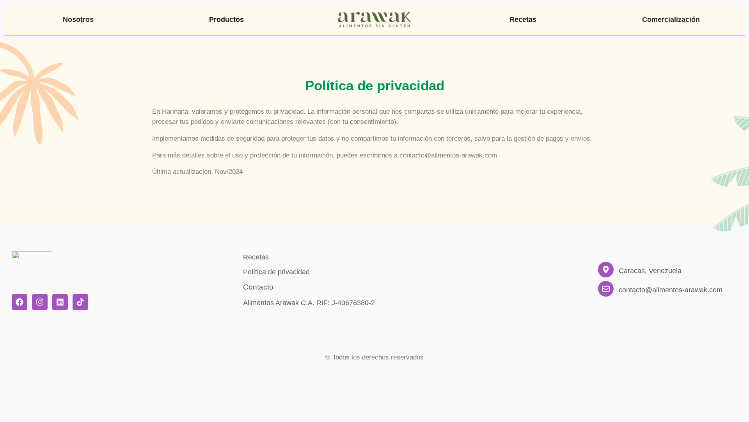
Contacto (258, 287)
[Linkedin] (60, 302)
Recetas (522, 19)
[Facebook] (19, 302)
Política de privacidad (276, 272)
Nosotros (78, 19)
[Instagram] (40, 302)
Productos (226, 19)
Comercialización (671, 19)
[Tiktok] (80, 302)
